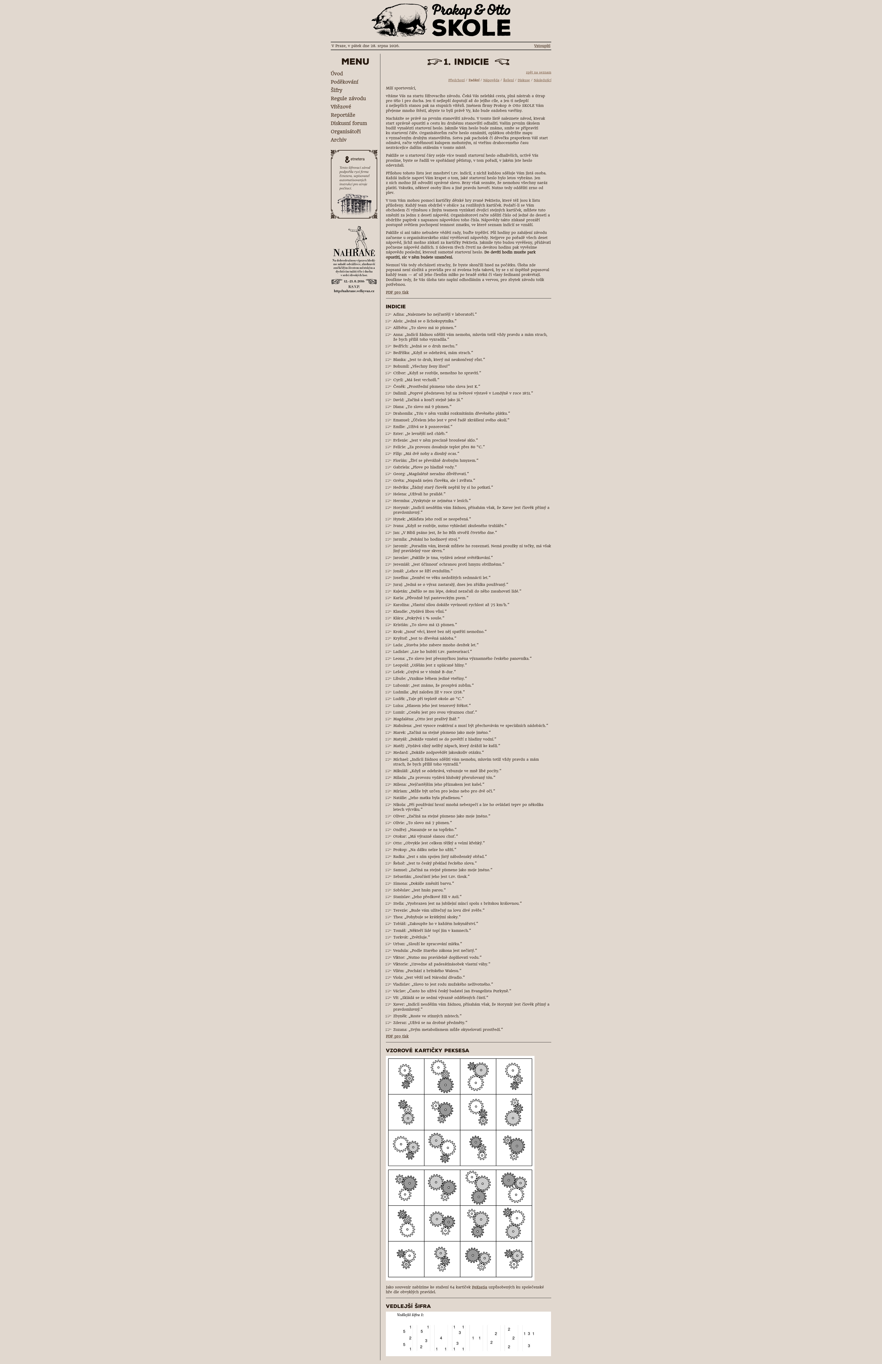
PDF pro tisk (397, 292)
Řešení (508, 80)
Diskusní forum (349, 123)
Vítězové (341, 107)
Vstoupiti (542, 46)
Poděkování (344, 82)
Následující (542, 80)
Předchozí (456, 80)
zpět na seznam (538, 72)
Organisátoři (346, 131)
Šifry (336, 90)
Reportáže (343, 115)
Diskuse (524, 80)
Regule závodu (348, 98)
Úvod (337, 74)
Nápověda (491, 80)
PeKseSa (479, 1287)
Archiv (339, 140)
